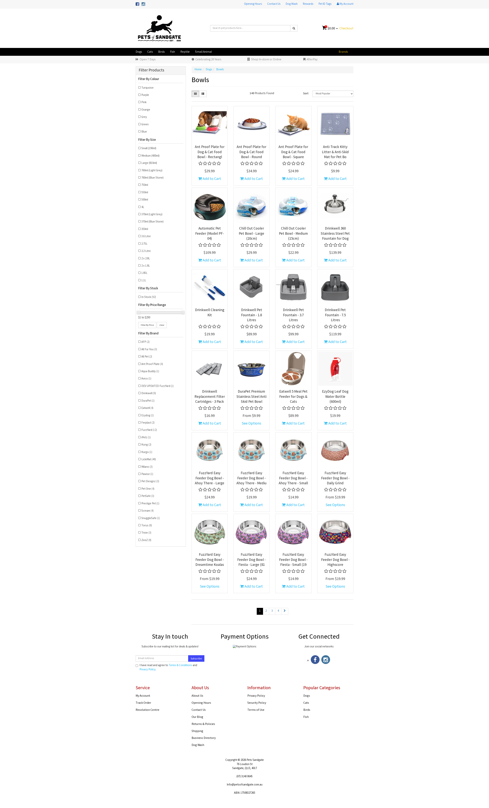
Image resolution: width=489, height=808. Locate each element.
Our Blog (197, 717)
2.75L (144, 244)
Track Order (143, 703)
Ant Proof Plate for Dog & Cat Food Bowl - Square (293, 152)
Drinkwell (148, 393)
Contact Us (273, 4)
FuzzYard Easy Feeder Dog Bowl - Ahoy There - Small (293, 478)
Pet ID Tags (325, 4)
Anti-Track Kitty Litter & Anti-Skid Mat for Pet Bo (335, 152)
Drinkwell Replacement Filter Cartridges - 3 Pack (209, 397)
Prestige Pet (150, 504)
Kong (146, 445)
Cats (150, 52)
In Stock (148, 297)
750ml (144, 185)
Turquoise (147, 88)
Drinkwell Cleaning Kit (209, 313)
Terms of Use (255, 710)
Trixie (146, 533)
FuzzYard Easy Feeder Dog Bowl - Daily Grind (335, 478)
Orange (145, 110)
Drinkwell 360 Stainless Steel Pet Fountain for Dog (335, 234)
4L (142, 207)
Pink (144, 102)
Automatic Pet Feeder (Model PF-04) (209, 234)
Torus (146, 526)
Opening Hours (253, 4)
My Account (143, 696)
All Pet (146, 357)
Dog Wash (292, 4)
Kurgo (146, 452)
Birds (161, 52)
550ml (144, 193)
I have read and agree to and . (168, 668)
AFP (145, 342)
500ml (144, 200)
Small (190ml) (148, 148)
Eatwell (147, 408)
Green (145, 125)
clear (161, 325)
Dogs (139, 52)
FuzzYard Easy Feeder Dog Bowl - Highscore (335, 560)
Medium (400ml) (150, 156)
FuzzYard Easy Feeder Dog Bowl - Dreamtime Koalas (209, 560)
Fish (172, 52)
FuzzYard (149, 430)
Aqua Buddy (150, 372)
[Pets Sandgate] (159, 28)
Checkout (346, 28)
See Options (251, 423)
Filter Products (151, 70)
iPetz (146, 438)
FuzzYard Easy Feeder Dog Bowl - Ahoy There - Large (209, 478)
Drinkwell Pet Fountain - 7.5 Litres (335, 315)
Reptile (185, 52)
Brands (343, 52)
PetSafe (147, 496)
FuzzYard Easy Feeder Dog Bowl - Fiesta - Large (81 (251, 560)
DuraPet (148, 401)
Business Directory (204, 738)
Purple (145, 95)
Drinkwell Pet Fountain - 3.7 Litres (293, 315)
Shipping (197, 731)
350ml (144, 229)
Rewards (308, 4)
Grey (144, 117)
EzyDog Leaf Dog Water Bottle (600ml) (335, 397)
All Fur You (149, 350)
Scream (147, 511)
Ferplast (148, 423)
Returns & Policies (203, 724)
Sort (305, 94)
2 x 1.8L (145, 266)
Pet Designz (150, 482)
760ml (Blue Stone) (152, 178)
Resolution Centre (147, 710)
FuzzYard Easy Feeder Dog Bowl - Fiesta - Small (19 (293, 560)
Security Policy (256, 703)
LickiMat (148, 460)
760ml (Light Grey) (151, 171)
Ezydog (147, 416)
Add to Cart (211, 179)
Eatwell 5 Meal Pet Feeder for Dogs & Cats (293, 397)
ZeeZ (146, 540)
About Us (197, 696)
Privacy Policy (147, 670)
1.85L (144, 273)
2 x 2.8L (145, 259)
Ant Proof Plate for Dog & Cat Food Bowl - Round (251, 152)
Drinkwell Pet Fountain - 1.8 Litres (251, 315)
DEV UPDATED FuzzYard (157, 386)
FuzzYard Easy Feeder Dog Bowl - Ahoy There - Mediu (251, 478)
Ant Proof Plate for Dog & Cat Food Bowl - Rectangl (209, 152)
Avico (146, 379)
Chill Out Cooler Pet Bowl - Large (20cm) (251, 234)
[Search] (294, 28)
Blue (144, 132)
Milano (147, 467)
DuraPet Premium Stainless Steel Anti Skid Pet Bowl (251, 397)
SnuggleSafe (150, 518)
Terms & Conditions (180, 665)
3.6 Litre (146, 237)
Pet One (147, 489)
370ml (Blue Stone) (152, 222)
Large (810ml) (149, 163)
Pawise (147, 474)
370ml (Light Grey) (151, 215)
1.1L (143, 281)
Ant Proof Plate (152, 364)
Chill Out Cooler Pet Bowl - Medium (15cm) (293, 234)
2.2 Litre (146, 251)
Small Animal (203, 52)
